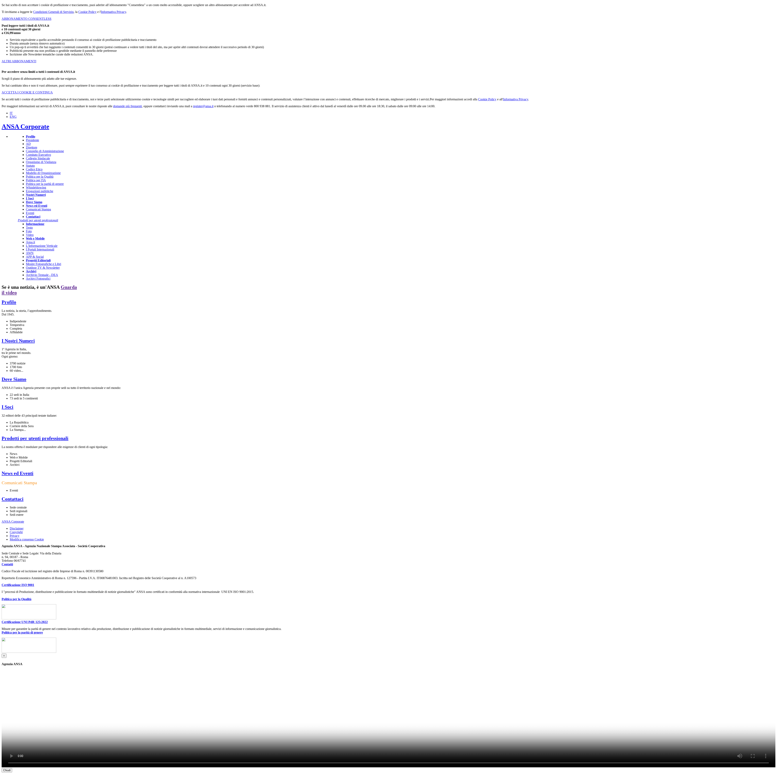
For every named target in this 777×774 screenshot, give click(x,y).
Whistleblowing (36, 187)
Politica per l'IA (36, 180)
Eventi (30, 213)
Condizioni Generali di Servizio (53, 12)
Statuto (30, 165)
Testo (29, 227)
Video (30, 235)
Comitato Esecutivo (38, 154)
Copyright (16, 532)
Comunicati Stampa (38, 209)
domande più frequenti (127, 106)
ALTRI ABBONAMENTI (19, 61)
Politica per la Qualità (39, 176)
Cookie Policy (87, 12)
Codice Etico (34, 169)
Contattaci (12, 499)
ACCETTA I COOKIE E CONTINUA (27, 92)
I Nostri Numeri (18, 340)
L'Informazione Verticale (41, 245)
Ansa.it (30, 242)
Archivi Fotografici (38, 278)
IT (11, 113)
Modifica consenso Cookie (27, 539)
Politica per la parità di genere (45, 184)
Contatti (7, 564)
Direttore (31, 147)
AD (28, 143)
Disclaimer (16, 528)
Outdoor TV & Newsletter (43, 267)
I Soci (7, 407)
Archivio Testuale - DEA (42, 275)
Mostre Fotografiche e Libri (43, 264)
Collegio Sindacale (38, 158)
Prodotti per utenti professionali (35, 438)
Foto (29, 231)
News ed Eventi (17, 473)
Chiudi (7, 770)
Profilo (9, 302)
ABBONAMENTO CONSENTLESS (26, 18)
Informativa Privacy (113, 12)
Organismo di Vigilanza (41, 162)
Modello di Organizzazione (43, 173)
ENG (13, 116)
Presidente (32, 140)
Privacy (14, 535)
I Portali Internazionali (40, 249)
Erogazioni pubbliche (39, 191)
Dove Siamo (14, 379)
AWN (30, 253)
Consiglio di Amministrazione (45, 151)
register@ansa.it (203, 106)
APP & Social (35, 256)
